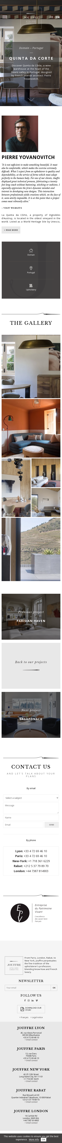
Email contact (32, 1040)
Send (51, 825)
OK (43, 1139)
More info (34, 1139)
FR (51, 17)
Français (24, 1017)
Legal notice (37, 1017)
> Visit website (12, 208)
